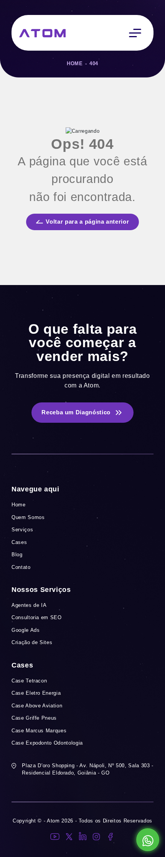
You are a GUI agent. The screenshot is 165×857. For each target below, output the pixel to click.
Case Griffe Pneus (34, 718)
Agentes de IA (29, 605)
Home (75, 63)
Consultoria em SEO (37, 617)
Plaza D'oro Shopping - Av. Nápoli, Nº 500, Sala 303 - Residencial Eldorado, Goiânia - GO (87, 769)
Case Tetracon (29, 681)
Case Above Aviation (37, 706)
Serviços (22, 529)
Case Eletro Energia (36, 693)
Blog (17, 554)
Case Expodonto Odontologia (47, 743)
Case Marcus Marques (39, 730)
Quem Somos (28, 517)
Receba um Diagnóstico (76, 412)
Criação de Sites (32, 642)
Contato (21, 567)
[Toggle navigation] (135, 32)
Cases (19, 542)
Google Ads (26, 630)
